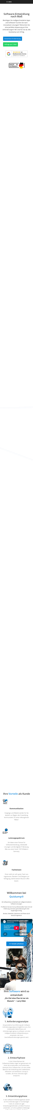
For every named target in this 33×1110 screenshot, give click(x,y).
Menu (10, 2)
